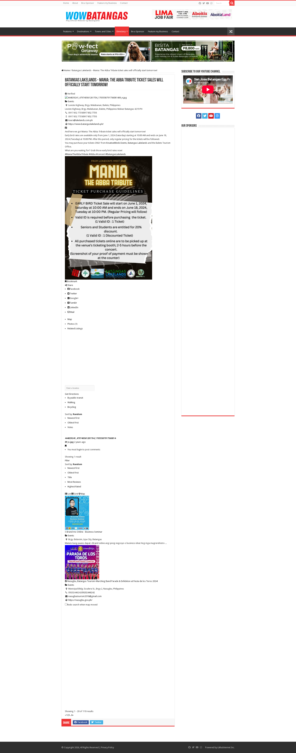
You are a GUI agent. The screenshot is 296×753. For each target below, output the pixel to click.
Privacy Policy (107, 747)
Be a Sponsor (87, 3)
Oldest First (73, 422)
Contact (124, 3)
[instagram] (211, 3)
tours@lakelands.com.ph (80, 120)
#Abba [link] (92, 154)
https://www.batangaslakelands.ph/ (86, 124)
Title (69, 477)
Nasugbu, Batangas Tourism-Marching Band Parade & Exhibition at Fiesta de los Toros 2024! (112, 581)
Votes (70, 427)
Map (69, 319)
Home (66, 3)
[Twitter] (203, 3)
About (75, 3)
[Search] (232, 3)
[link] (116, 143)
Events (70, 101)
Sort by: (73, 414)
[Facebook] (199, 3)
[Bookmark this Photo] (65, 445)
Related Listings (75, 328)
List (69, 493)
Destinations (83, 31)
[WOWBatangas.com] (96, 16)
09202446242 (88, 592)
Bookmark (71, 281)
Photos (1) (72, 324)
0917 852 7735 (90, 112)
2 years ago (80, 442)
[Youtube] (207, 3)
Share (70, 285)
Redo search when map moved (82, 604)
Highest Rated (74, 486)
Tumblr (73, 303)
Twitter (73, 293)
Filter (67, 460)
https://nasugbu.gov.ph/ (80, 600)
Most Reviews (74, 482)
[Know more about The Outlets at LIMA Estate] (192, 14)
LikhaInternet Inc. (226, 747)
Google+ (73, 298)
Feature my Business (107, 3)
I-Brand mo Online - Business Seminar (83, 532)
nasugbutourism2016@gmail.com (85, 596)
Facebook (74, 289)
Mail (72, 312)
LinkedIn (73, 307)
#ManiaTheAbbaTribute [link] (76, 154)
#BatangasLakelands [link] (115, 154)
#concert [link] (100, 154)
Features (67, 31)
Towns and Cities (103, 31)
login (79, 449)
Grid (75, 493)
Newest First (73, 418)
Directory (121, 31)
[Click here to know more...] (148, 51)
